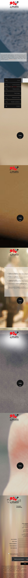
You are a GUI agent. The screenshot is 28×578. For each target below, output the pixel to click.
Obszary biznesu (16, 89)
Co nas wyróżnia (16, 84)
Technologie (17, 93)
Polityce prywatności (12, 59)
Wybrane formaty (16, 97)
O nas (18, 80)
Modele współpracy (15, 101)
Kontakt (18, 106)
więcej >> (15, 207)
